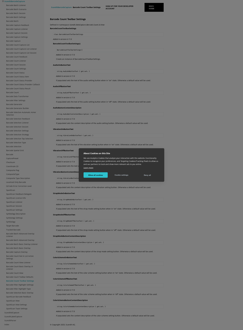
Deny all (147, 175)
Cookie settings (121, 175)
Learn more (88, 168)
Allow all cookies (95, 175)
